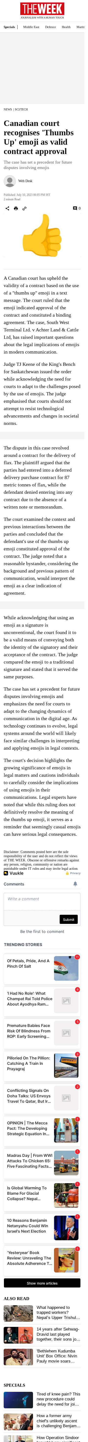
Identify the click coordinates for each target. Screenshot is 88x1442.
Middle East (31, 27)
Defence (50, 27)
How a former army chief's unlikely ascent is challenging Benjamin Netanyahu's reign (58, 1423)
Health (66, 27)
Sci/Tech (21, 109)
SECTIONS (7, 12)
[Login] (73, 13)
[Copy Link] (24, 208)
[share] (7, 208)
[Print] (16, 208)
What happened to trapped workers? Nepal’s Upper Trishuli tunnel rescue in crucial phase (58, 1317)
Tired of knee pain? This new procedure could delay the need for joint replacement (58, 1401)
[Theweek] (42, 8)
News (8, 109)
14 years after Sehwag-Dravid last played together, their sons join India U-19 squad (58, 1337)
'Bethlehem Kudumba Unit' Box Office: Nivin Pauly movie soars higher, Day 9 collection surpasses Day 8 (58, 1361)
